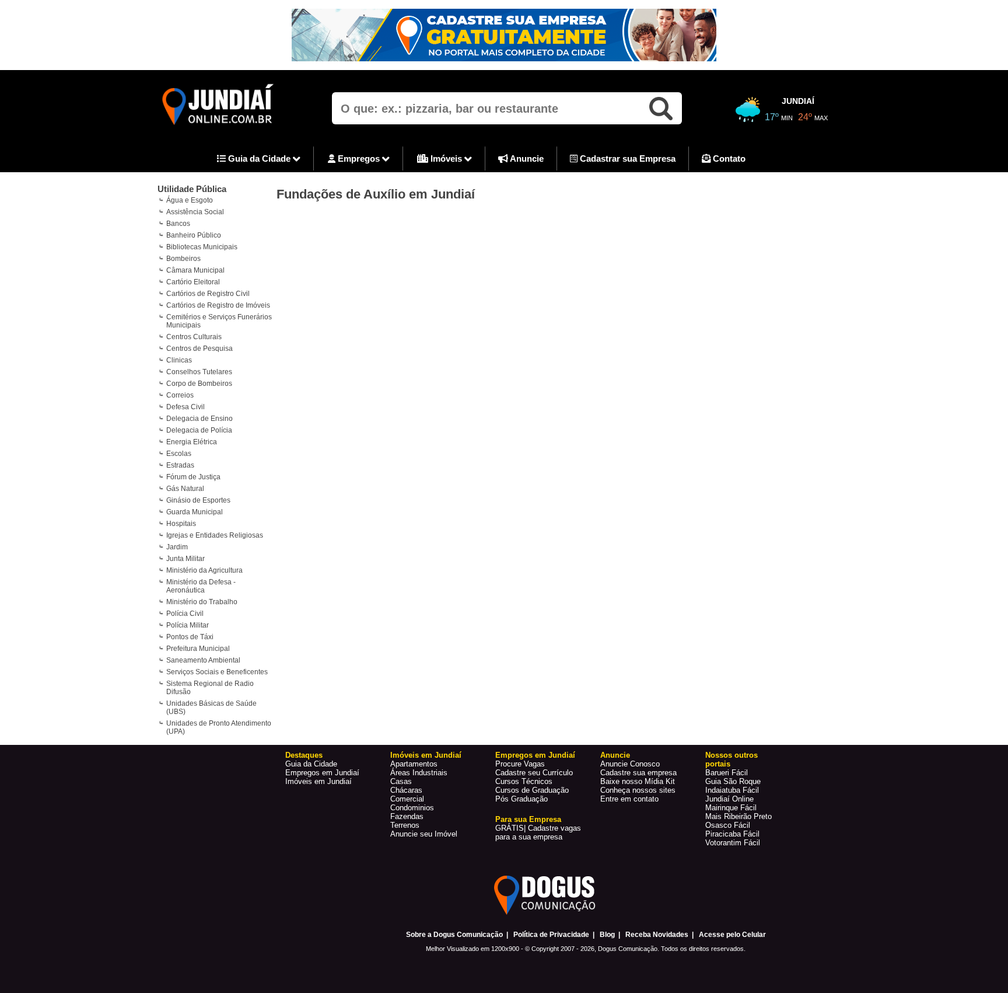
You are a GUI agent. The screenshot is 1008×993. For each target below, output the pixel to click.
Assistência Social (195, 212)
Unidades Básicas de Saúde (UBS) (211, 707)
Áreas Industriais (418, 772)
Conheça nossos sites (638, 790)
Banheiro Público (193, 235)
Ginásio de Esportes (198, 500)
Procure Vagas (520, 763)
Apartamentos (414, 763)
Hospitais (181, 524)
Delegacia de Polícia (199, 430)
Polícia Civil (185, 613)
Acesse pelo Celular (732, 935)
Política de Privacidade (551, 935)
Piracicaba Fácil (732, 834)
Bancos (178, 223)
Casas (401, 781)
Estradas (180, 465)
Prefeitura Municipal (198, 648)
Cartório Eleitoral (193, 282)
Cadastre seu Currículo (534, 772)
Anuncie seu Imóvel (423, 834)
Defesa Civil (185, 407)
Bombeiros (183, 259)
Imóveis (446, 158)
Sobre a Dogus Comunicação (454, 935)
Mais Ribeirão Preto (738, 816)
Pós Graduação (521, 799)
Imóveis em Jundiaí (318, 781)
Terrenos (404, 825)
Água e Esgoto (189, 200)
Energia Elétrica (191, 442)
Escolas (178, 454)
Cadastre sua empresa (638, 772)
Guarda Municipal (194, 512)
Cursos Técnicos (523, 781)
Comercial (407, 799)
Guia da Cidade (259, 158)
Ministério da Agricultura (204, 570)
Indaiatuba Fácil (732, 790)
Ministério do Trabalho (201, 602)
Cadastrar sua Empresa (627, 158)
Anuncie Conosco (630, 763)
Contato (728, 158)
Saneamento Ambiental (203, 660)
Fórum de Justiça (193, 477)
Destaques (304, 755)
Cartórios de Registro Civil (208, 294)
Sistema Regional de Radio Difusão (210, 688)
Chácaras (406, 790)
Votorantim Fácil (732, 842)
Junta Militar (185, 559)
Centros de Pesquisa (199, 348)
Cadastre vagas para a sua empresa (538, 832)
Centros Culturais (194, 337)
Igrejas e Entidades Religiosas (214, 535)
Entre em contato (629, 799)
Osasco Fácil (727, 825)
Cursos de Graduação (532, 790)
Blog (607, 935)
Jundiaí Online (729, 799)
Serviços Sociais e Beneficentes (217, 672)
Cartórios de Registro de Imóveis (218, 305)
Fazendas (407, 816)
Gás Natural (185, 489)
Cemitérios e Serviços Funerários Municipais (219, 321)
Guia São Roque (733, 781)
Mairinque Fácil (731, 807)
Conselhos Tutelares (199, 372)
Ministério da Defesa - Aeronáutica (201, 586)
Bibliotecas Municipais (201, 247)
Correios (180, 395)
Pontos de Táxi (190, 637)
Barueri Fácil (726, 772)
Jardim (177, 547)
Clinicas (179, 360)
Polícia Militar (187, 625)
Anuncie (526, 158)
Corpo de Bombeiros (199, 383)
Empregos (358, 158)
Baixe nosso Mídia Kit (637, 781)
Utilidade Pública (192, 189)
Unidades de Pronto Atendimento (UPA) (218, 727)
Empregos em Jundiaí (322, 772)
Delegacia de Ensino (199, 418)
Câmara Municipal (195, 270)
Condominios (412, 807)
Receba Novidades (656, 935)
